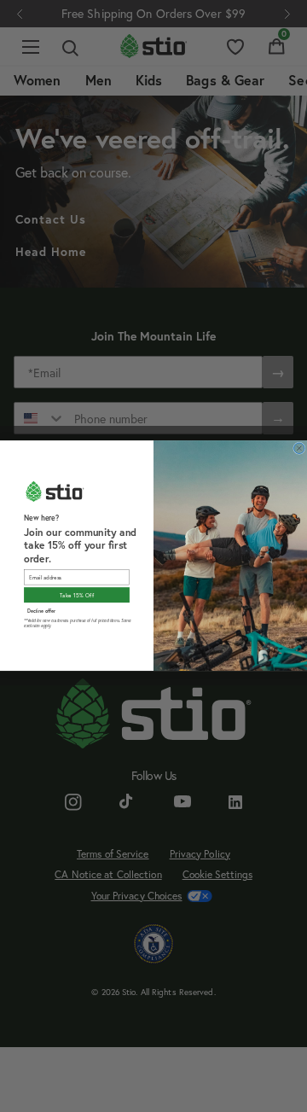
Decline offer (41, 611)
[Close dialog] (299, 448)
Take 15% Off (77, 595)
